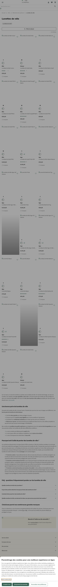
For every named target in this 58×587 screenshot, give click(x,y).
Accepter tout (6, 584)
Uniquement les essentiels (20, 584)
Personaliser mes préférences (38, 584)
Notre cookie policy (6, 579)
